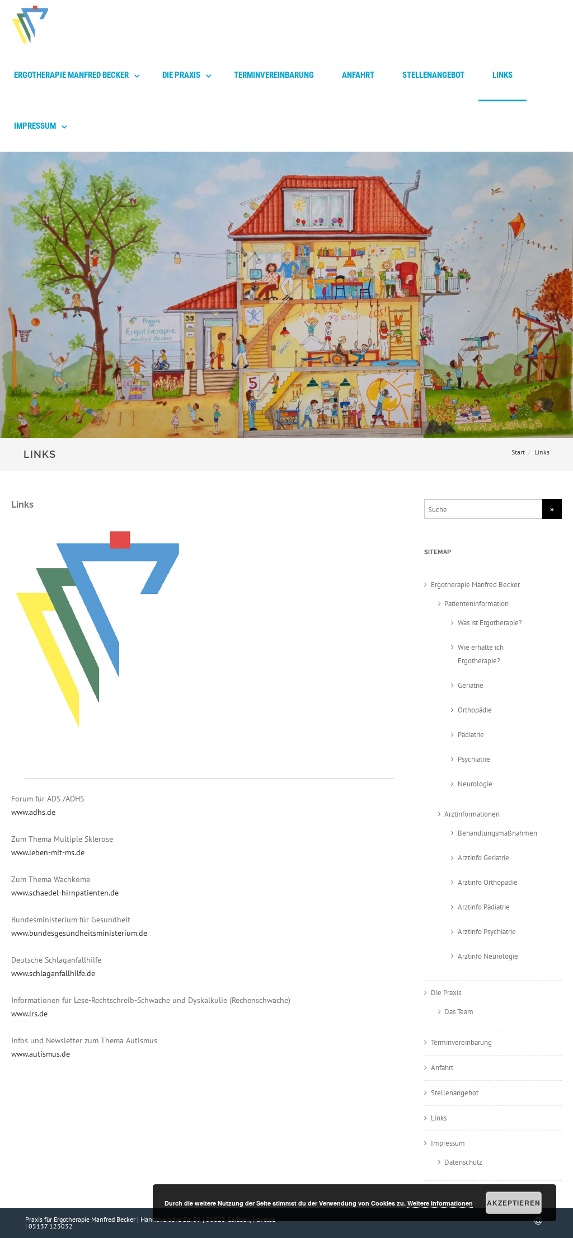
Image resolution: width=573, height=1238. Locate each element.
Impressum (35, 126)
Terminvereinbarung (274, 75)
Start (518, 452)
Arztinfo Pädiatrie (484, 907)
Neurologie (475, 784)
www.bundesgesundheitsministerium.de (79, 933)
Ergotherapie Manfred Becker (71, 75)
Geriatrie (470, 685)
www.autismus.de (40, 1054)
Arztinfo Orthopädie (488, 882)
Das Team (458, 1011)
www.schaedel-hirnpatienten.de (65, 893)
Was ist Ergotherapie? (490, 622)
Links (502, 75)
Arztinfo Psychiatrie (487, 931)
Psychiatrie (474, 759)
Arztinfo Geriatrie (483, 857)
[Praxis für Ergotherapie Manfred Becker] (27, 46)
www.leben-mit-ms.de (47, 852)
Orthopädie (475, 710)
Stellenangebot (433, 75)
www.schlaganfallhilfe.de (53, 973)
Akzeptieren (514, 1203)
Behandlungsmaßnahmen (497, 833)
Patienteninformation (476, 603)
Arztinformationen (472, 814)
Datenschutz (463, 1162)
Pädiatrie (471, 734)
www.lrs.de (29, 1014)
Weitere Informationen (440, 1203)
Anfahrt (358, 75)
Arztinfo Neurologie (488, 956)
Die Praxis (181, 75)
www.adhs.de (33, 812)
